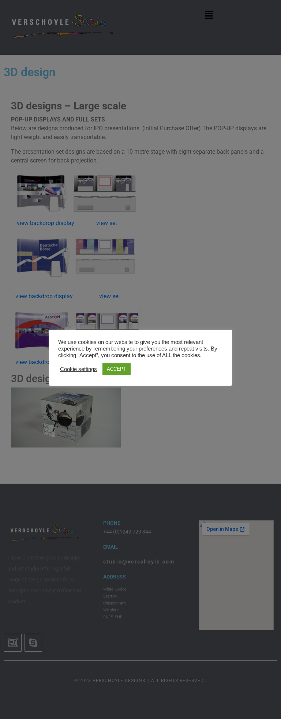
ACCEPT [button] (116, 369)
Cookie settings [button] (78, 369)
